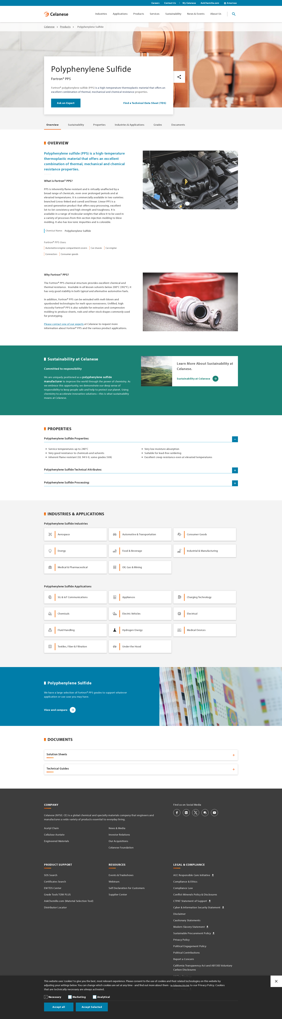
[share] (179, 77)
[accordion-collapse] (235, 439)
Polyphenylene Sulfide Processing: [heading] (67, 482)
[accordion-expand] (235, 470)
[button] (177, 812)
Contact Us (170, 2)
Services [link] (155, 13)
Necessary (54, 997)
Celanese (49, 26)
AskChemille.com (210, 2)
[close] (276, 981)
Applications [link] (120, 13)
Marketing (79, 997)
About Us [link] (215, 13)
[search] (234, 14)
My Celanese (189, 2)
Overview (52, 124)
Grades (158, 124)
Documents (178, 124)
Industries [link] (101, 13)
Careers (155, 2)
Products (65, 26)
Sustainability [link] (173, 13)
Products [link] (138, 13)
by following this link (180, 985)
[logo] (56, 14)
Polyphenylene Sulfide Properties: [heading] (66, 438)
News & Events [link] (195, 13)
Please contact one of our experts (64, 324)
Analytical (103, 997)
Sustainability (76, 124)
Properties (99, 124)
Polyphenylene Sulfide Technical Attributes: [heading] (73, 469)
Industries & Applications (129, 124)
